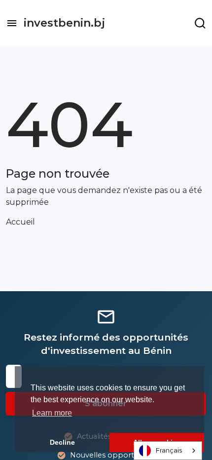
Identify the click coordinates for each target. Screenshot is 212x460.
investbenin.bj (64, 23)
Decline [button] (62, 442)
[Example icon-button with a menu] (200, 23)
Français (169, 450)
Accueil (20, 222)
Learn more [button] (52, 413)
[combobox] (168, 450)
